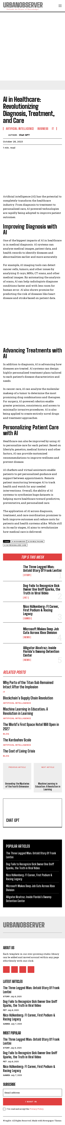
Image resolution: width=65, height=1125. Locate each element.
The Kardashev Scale (17, 740)
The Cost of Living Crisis (19, 751)
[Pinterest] (20, 155)
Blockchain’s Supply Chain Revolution (28, 698)
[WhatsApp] (27, 155)
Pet (26, 598)
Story (27, 575)
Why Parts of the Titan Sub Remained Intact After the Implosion (28, 684)
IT (4, 692)
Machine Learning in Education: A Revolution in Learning (25, 711)
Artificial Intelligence (17, 703)
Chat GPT (24, 135)
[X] (13, 155)
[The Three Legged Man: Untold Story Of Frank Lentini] (12, 571)
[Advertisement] (32, 46)
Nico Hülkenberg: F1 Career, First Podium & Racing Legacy (41, 610)
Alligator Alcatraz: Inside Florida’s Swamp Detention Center (41, 651)
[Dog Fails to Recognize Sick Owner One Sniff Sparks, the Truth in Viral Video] (12, 591)
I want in (31, 1102)
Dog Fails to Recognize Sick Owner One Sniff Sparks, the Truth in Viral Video (41, 589)
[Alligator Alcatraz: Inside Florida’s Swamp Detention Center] (12, 654)
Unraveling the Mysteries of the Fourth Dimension (17, 785)
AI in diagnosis (19, 541)
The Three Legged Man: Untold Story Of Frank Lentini (42, 569)
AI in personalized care (15, 545)
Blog (6, 734)
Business (42, 128)
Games (27, 618)
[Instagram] (14, 969)
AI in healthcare (35, 541)
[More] (34, 155)
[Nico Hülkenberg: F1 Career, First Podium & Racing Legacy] (12, 612)
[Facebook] (6, 155)
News (27, 637)
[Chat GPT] (5, 135)
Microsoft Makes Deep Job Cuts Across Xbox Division (41, 631)
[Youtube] (31, 969)
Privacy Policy (36, 1109)
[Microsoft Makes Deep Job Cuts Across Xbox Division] (12, 633)
